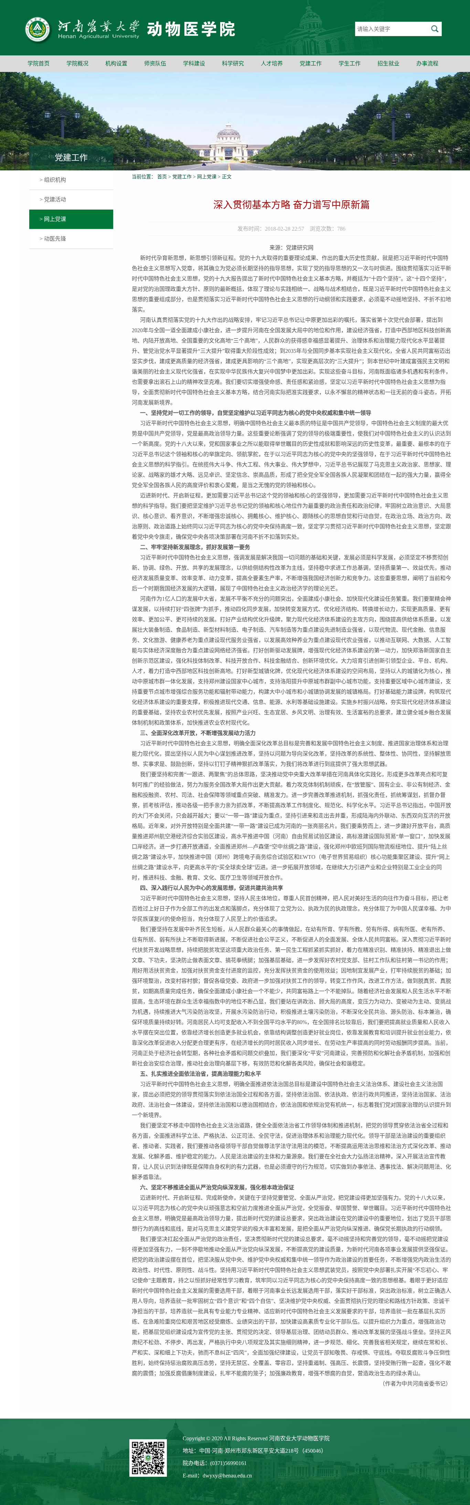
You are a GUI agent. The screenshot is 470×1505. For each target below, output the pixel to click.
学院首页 (39, 63)
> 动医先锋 (53, 239)
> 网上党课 (53, 219)
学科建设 (194, 63)
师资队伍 (155, 63)
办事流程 (427, 63)
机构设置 (116, 63)
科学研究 (233, 63)
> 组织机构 (53, 180)
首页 (162, 176)
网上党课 (206, 176)
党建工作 (311, 63)
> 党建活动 (53, 199)
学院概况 (77, 63)
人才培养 (272, 63)
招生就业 (388, 63)
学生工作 (350, 63)
